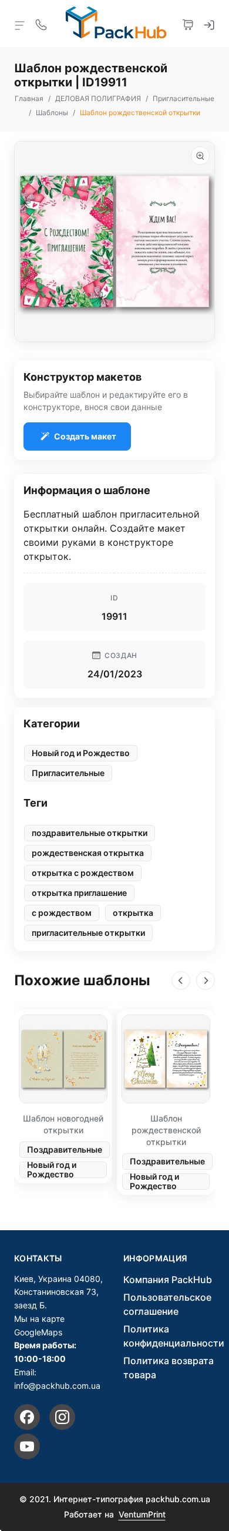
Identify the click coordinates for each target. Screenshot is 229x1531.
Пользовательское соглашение (167, 1304)
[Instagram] (62, 1417)
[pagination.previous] (180, 980)
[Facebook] (27, 1417)
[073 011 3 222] (41, 23)
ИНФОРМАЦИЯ (155, 1258)
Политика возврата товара (168, 1368)
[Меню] (20, 25)
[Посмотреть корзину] (188, 23)
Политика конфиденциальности (173, 1336)
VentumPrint (142, 1514)
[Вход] (209, 23)
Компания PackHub (167, 1279)
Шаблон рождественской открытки (166, 1130)
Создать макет (85, 436)
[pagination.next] (205, 980)
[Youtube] (27, 1446)
